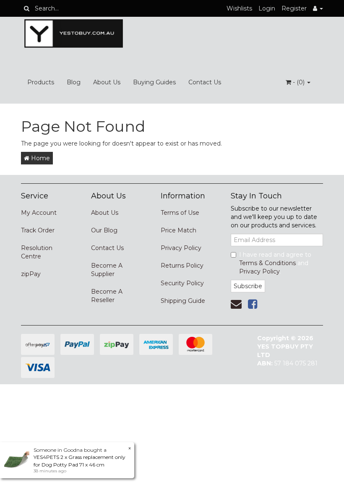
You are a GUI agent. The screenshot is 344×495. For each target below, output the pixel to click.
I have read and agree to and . (275, 263)
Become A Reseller (106, 296)
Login (266, 8)
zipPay (31, 274)
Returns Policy (182, 265)
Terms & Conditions (267, 263)
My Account (39, 212)
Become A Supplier (106, 270)
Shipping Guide (183, 301)
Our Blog (104, 230)
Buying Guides (154, 82)
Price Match (178, 230)
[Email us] (236, 304)
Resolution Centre (36, 252)
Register (294, 8)
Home (39, 158)
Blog (74, 82)
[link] (252, 304)
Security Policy (182, 283)
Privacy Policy (181, 248)
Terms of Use (180, 212)
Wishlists (239, 8)
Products (40, 82)
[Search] (26, 8)
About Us (106, 82)
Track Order (38, 230)
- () (298, 82)
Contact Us (204, 82)
